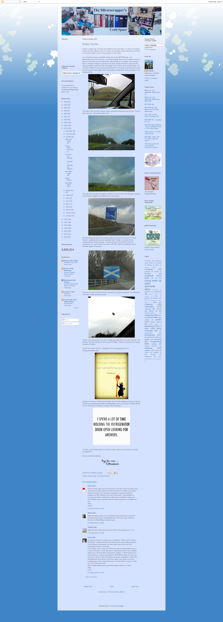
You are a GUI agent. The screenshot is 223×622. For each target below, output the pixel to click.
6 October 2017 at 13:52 (96, 508)
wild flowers (150, 354)
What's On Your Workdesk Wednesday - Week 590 (153, 99)
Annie (90, 486)
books (155, 302)
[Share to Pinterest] (117, 473)
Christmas (149, 269)
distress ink (153, 311)
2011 (66, 234)
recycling (157, 339)
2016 (66, 219)
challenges (149, 307)
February (69, 213)
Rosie (90, 513)
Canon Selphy (150, 267)
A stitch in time (69, 292)
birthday (147, 298)
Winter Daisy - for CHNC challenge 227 (153, 132)
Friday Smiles (68, 179)
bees (156, 296)
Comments (68, 324)
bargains (147, 296)
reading (147, 339)
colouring (148, 309)
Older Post (135, 586)
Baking (149, 265)
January (69, 216)
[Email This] (108, 473)
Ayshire (159, 263)
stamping (148, 348)
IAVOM (156, 271)
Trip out (154, 278)
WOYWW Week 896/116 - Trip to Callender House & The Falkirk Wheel (153, 126)
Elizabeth (150, 71)
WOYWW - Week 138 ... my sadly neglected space (153, 138)
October (69, 137)
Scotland (148, 273)
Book (157, 265)
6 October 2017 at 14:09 (96, 523)
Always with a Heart (71, 261)
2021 (66, 117)
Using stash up (153, 280)
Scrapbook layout (153, 276)
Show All (76, 307)
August (68, 195)
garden (158, 320)
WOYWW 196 (149, 104)
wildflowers (148, 356)
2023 (66, 111)
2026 (66, 102)
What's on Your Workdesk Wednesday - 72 (153, 92)
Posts (66, 320)
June (68, 201)
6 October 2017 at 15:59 (96, 533)
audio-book (157, 292)
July (67, 198)
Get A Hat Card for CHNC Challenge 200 (152, 115)
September (69, 190)
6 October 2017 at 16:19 (96, 573)
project (157, 337)
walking (156, 352)
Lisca (90, 537)
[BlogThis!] (110, 473)
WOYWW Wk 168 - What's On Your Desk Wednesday (152, 109)
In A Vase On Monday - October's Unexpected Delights (69, 161)
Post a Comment (91, 577)
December (69, 131)
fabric (159, 315)
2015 (66, 222)
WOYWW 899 (68, 303)
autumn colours (153, 294)
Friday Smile (92, 476)
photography (149, 337)
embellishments (150, 313)
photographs (150, 335)
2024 (66, 108)
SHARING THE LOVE (71, 262)
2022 (66, 114)
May (67, 204)
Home (112, 586)
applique (147, 291)
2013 (66, 228)
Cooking (147, 271)
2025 (66, 105)
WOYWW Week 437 (68, 141)
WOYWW (150, 286)
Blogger (121, 606)
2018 (66, 125)
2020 (66, 119)
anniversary (155, 289)
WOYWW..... (67, 294)
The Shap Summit (103, 476)
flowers (151, 317)
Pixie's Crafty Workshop (68, 269)
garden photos (156, 322)
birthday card (157, 298)
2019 (66, 122)
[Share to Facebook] (114, 473)
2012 (66, 231)
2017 (66, 128)
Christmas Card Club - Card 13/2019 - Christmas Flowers (152, 145)
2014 (66, 225)
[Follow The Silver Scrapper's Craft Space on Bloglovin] (72, 74)
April (67, 207)
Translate (152, 49)
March (68, 210)
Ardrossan (148, 261)
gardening (149, 326)
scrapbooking (155, 342)
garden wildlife (153, 324)
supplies (147, 350)
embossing (149, 315)
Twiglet (90, 527)
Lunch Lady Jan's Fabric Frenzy (70, 300)
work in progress (157, 358)
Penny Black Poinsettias (69, 148)
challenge (149, 304)
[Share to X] (112, 473)
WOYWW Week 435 (68, 185)
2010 (66, 237)
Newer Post (88, 586)
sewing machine (151, 346)
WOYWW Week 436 (68, 173)
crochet (158, 309)
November (69, 134)
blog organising (151, 300)
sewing (154, 344)
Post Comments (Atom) (116, 592)
